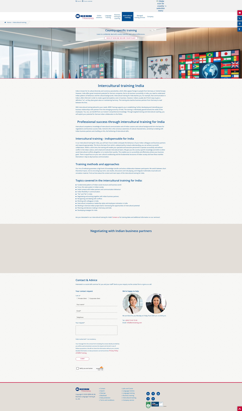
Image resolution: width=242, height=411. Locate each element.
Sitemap (102, 393)
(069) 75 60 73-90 (131, 320)
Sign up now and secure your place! (121, 38)
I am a (78, 295)
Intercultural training (127, 16)
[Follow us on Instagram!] (153, 399)
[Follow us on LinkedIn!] (148, 394)
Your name (80, 304)
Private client (82, 298)
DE (161, 6)
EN (165, 6)
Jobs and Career (128, 388)
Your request (80, 323)
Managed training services (139, 16)
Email (79, 311)
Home (9, 22)
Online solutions (99, 16)
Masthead (103, 395)
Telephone (80, 317)
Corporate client (94, 298)
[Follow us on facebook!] (148, 399)
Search (79, 1)
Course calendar (88, 1)
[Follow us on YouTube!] (158, 394)
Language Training (108, 16)
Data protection (105, 398)
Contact (102, 388)
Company (150, 17)
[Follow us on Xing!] (153, 394)
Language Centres (128, 391)
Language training (129, 393)
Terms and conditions (107, 400)
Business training (128, 395)
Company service (128, 400)
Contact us (115, 217)
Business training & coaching (117, 16)
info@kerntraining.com (134, 323)
